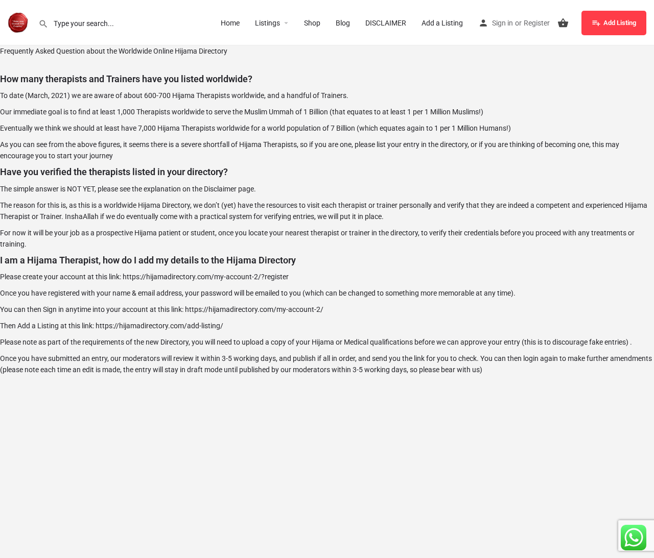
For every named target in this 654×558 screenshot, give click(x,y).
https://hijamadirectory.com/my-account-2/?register (206, 277)
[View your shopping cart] (563, 23)
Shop (312, 23)
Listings (267, 23)
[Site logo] (19, 22)
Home (230, 23)
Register (537, 23)
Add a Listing (442, 23)
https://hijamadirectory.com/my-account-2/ (254, 309)
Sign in (502, 23)
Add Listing (619, 23)
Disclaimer (220, 189)
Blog (343, 23)
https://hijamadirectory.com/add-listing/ (159, 326)
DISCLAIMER (385, 23)
